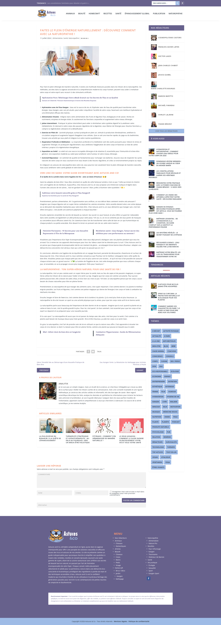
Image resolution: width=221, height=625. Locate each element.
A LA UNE (156, 341)
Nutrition (156, 417)
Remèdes (167, 437)
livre (164, 402)
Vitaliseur (165, 457)
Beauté (81, 14)
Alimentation (58, 38)
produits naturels (160, 427)
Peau (175, 417)
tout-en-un (171, 452)
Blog (166, 346)
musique (156, 412)
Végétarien (157, 462)
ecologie (175, 371)
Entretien (172, 381)
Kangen (155, 402)
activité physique (171, 331)
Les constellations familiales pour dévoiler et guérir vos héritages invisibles (165, 174)
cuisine (164, 361)
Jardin (118, 573)
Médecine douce (170, 412)
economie (156, 376)
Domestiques (121, 546)
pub (168, 432)
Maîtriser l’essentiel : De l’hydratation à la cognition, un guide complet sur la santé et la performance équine (163, 223)
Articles (118, 549)
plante (155, 422)
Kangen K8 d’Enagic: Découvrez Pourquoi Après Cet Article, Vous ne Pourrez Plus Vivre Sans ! (165, 210)
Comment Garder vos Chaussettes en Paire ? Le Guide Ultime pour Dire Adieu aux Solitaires (169, 309)
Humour (172, 391)
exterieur (169, 386)
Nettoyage (120, 579)
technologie (158, 447)
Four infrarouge (155, 549)
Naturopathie (175, 14)
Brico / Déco (120, 571)
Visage (118, 565)
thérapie (171, 447)
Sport (151, 571)
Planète (165, 422)
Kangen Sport (154, 573)
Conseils (170, 356)
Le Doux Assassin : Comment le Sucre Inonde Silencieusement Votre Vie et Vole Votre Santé (131, 439)
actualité (156, 336)
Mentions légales (121, 621)
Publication (159, 14)
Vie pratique (152, 562)
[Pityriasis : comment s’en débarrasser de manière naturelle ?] (105, 425)
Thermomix (153, 554)
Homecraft (119, 568)
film (163, 391)
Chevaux (119, 543)
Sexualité (152, 568)
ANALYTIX (63, 383)
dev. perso (175, 361)
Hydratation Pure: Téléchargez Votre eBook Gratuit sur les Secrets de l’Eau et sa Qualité (80, 97)
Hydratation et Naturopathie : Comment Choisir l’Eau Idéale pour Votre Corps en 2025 (163, 152)
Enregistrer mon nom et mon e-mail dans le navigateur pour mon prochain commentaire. (127, 493)
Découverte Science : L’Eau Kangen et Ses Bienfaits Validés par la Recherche (167, 245)
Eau (161, 366)
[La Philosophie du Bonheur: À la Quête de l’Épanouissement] (51, 425)
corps (155, 361)
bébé (173, 346)
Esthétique (157, 386)
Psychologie (158, 432)
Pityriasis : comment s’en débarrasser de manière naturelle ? (104, 438)
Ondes (167, 417)
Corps (118, 557)
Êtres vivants (158, 467)
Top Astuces (157, 452)
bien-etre (156, 346)
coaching (171, 351)
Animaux (70, 14)
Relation (156, 437)
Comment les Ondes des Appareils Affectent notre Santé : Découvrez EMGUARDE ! (165, 198)
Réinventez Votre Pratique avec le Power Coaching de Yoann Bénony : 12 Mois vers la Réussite (165, 186)
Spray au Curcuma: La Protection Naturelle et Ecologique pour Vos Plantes (169, 296)
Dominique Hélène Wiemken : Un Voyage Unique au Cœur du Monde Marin (168, 163)
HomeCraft (94, 14)
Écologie (152, 565)
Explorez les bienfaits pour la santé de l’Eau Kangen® (60, 196)
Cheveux (119, 554)
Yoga (167, 462)
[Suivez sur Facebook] (148, 578)
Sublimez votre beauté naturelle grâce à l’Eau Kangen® (66, 193)
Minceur (156, 407)
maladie (173, 402)
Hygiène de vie (173, 397)
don (154, 366)
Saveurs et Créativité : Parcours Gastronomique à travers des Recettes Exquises (69, 101)
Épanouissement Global (137, 14)
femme (155, 391)
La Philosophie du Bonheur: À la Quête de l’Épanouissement (50, 438)
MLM (165, 407)
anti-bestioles (169, 341)
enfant (167, 376)
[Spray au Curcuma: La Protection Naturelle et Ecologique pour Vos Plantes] (154, 295)
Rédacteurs (157, 442)
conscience (157, 356)
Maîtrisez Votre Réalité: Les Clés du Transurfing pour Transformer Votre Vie (168, 254)
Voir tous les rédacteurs (166, 131)
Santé (118, 14)
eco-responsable (159, 371)
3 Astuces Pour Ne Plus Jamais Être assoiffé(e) (168, 285)
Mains (118, 560)
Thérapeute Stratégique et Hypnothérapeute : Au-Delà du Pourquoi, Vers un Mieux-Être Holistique (78, 439)
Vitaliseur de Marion (156, 557)
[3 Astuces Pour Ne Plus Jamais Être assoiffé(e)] (154, 286)
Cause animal (158, 351)
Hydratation (157, 397)
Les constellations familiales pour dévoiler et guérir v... (68, 3)
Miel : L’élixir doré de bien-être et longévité (61, 332)
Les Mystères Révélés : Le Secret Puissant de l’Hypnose (169, 234)
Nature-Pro (153, 543)
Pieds (118, 562)
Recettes (107, 14)
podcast (176, 422)
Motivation (175, 407)
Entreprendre (158, 381)
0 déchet (156, 331)
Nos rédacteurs (145, 2)
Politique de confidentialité (139, 621)
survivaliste (171, 442)
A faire (167, 336)
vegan (155, 457)
